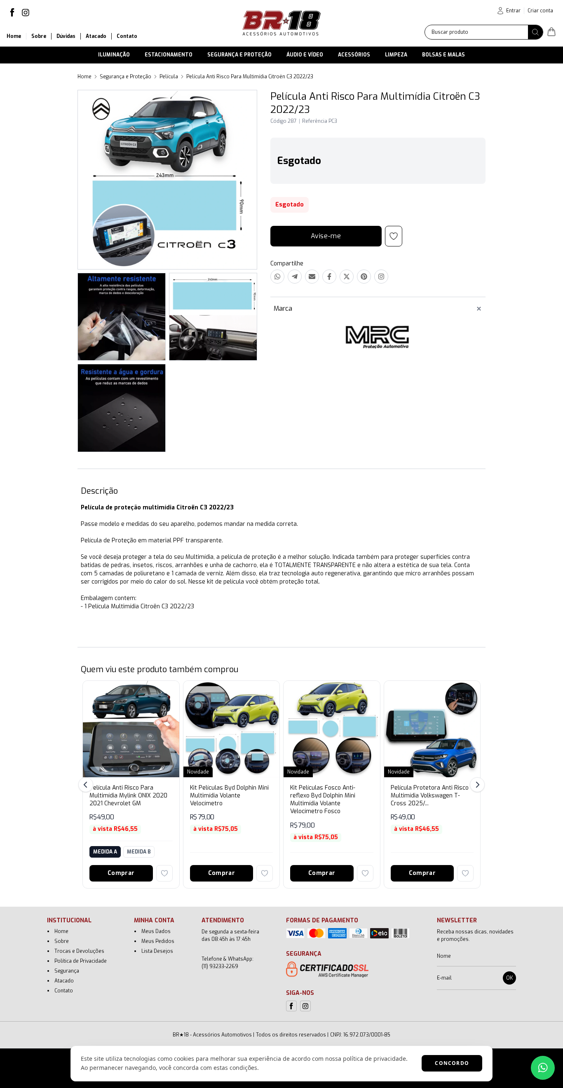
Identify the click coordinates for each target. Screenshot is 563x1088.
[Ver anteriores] (86, 784)
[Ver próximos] (476, 784)
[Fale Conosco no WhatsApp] (543, 1068)
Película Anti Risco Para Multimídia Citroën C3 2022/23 (249, 76)
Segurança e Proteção (125, 76)
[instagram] (25, 12)
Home (84, 76)
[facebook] (12, 12)
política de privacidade (374, 1058)
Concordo (452, 1063)
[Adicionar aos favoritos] (164, 873)
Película (169, 76)
